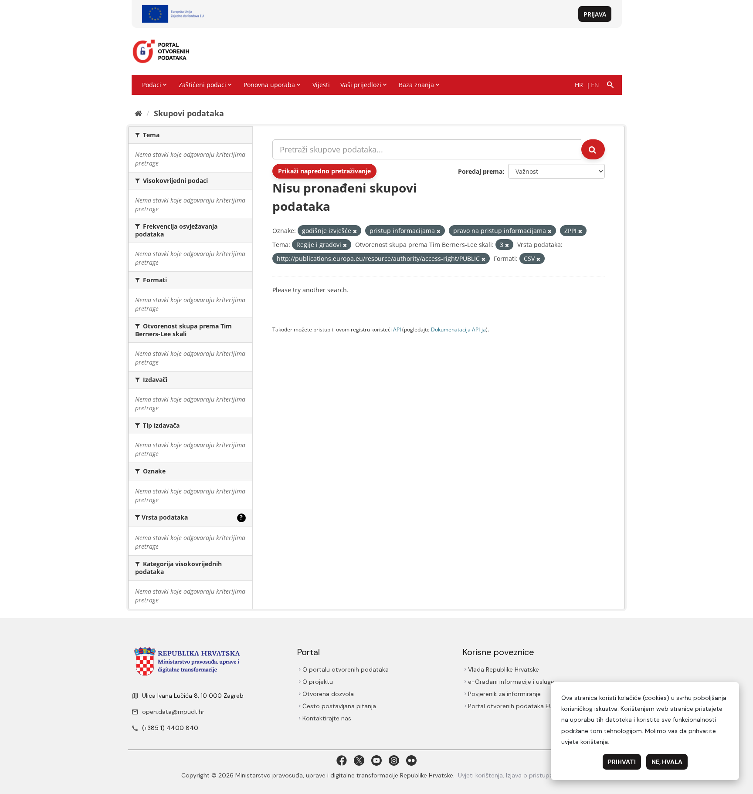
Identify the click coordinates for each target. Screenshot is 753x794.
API (397, 329)
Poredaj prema (480, 171)
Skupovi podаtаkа (189, 113)
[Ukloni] (355, 231)
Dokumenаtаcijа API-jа (458, 329)
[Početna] (138, 113)
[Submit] (593, 149)
